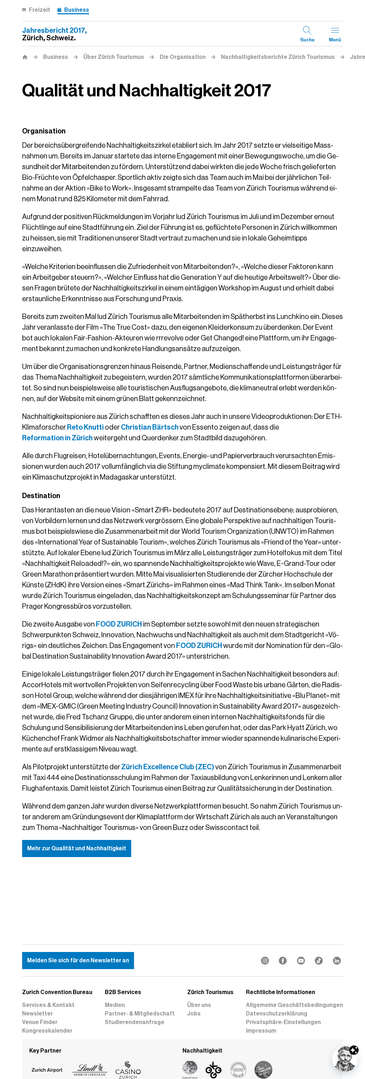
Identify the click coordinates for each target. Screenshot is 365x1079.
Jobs (194, 1014)
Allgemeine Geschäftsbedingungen (294, 1005)
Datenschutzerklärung (276, 1014)
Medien (115, 1005)
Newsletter (37, 1014)
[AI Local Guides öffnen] (345, 1059)
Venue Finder (39, 1022)
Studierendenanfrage (134, 1022)
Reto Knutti (85, 427)
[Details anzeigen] (354, 1050)
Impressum (261, 1031)
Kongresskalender (47, 1031)
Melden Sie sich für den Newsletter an (78, 960)
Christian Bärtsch (150, 427)
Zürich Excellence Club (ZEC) (167, 766)
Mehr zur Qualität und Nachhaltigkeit (76, 848)
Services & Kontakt (48, 1005)
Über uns (199, 1005)
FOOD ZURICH (119, 624)
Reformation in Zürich (57, 437)
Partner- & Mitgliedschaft (140, 1014)
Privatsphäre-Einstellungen (283, 1022)
